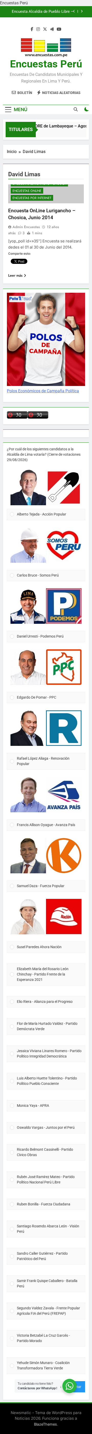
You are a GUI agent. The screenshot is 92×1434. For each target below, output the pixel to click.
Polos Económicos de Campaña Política (43, 391)
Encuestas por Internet (32, 198)
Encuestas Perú (46, 64)
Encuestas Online (27, 191)
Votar (76, 1387)
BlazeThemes (45, 1424)
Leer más (15, 275)
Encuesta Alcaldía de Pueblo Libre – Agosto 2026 (42, 12)
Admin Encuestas (26, 226)
